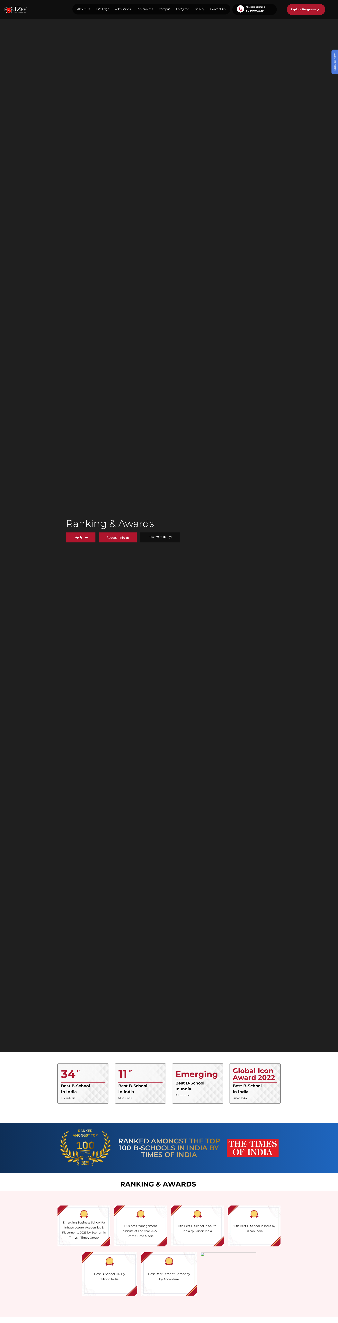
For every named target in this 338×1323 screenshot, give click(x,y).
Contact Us (218, 9)
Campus (164, 9)
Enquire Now (334, 62)
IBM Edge (102, 9)
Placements (145, 9)
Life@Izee (182, 9)
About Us (83, 9)
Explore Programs (303, 9)
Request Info (116, 538)
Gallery (199, 9)
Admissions (123, 9)
